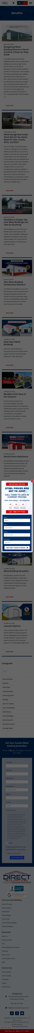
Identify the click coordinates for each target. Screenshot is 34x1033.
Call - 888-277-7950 (17, 512)
